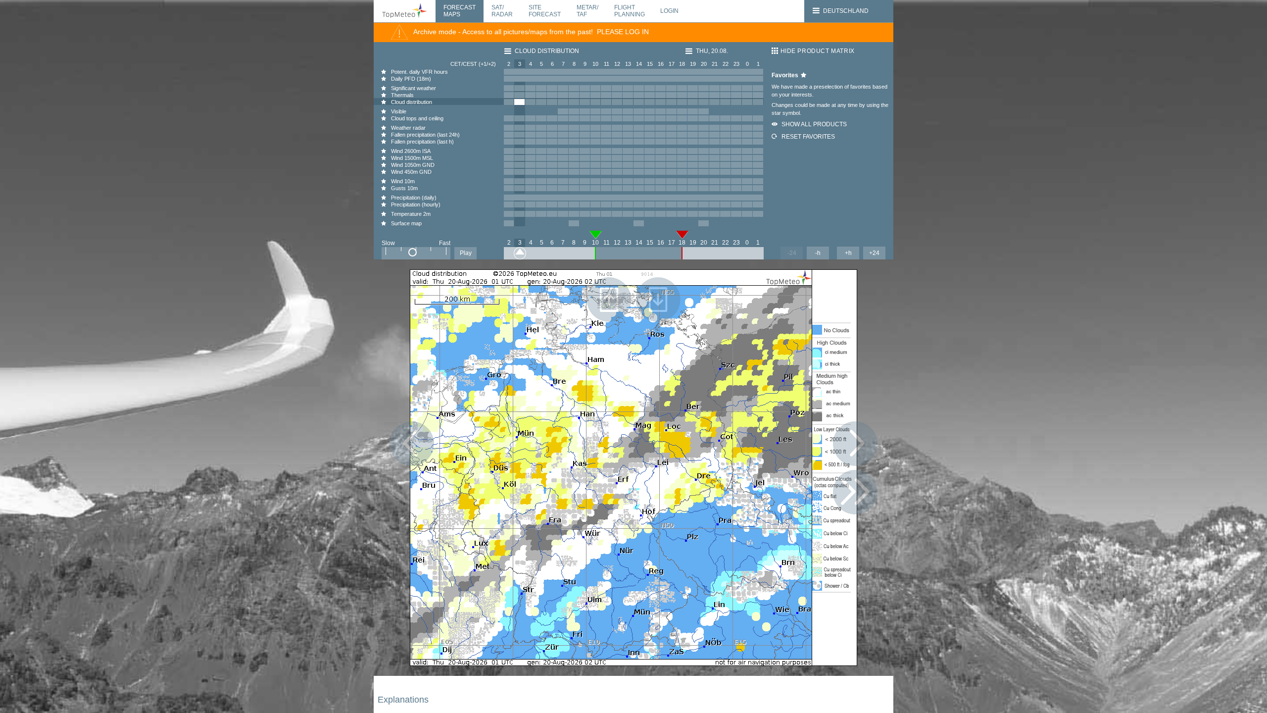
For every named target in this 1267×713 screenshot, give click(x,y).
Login (669, 10)
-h (818, 253)
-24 (791, 253)
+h (848, 253)
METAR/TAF (587, 11)
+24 (874, 253)
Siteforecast (545, 11)
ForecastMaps (459, 11)
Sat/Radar (502, 11)
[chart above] (609, 299)
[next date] (855, 492)
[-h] (412, 443)
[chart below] (658, 299)
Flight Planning (629, 10)
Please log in (623, 32)
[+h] (855, 443)
